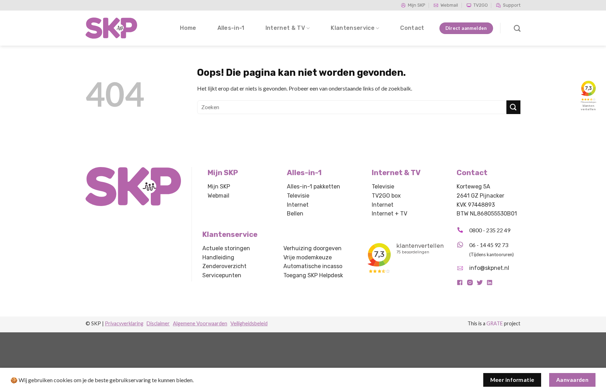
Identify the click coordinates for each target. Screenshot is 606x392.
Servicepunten (221, 275)
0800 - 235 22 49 (489, 230)
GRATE (494, 323)
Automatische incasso (312, 266)
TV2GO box (386, 195)
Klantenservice (352, 28)
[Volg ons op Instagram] (469, 284)
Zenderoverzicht (224, 266)
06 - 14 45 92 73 (488, 244)
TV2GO (480, 5)
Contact (412, 28)
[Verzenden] (513, 107)
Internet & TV (285, 28)
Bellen (295, 213)
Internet (298, 204)
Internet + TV (389, 213)
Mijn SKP (416, 5)
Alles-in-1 (230, 28)
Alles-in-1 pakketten (313, 186)
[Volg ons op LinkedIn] (489, 284)
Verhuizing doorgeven (312, 248)
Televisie (298, 195)
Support (511, 5)
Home (188, 28)
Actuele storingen (226, 248)
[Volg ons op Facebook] (459, 284)
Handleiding (218, 257)
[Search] (517, 28)
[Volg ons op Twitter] (479, 284)
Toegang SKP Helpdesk (313, 275)
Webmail (449, 5)
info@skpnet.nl (489, 268)
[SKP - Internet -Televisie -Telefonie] (112, 28)
